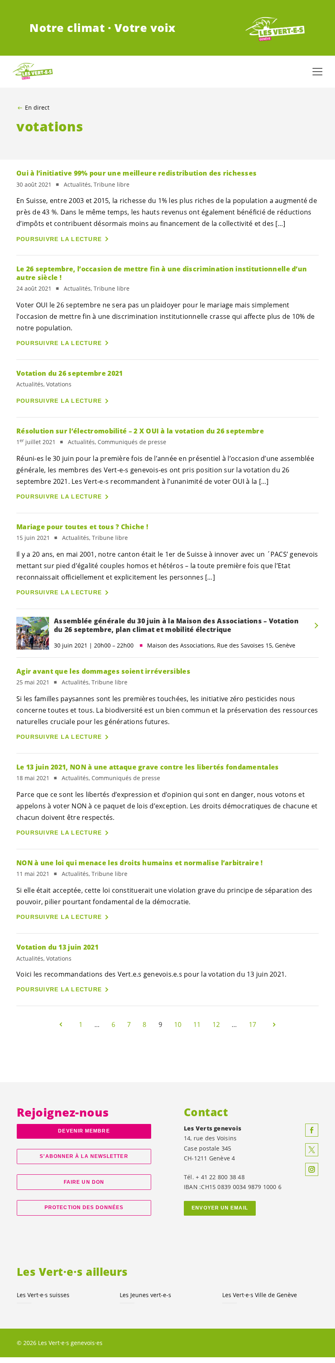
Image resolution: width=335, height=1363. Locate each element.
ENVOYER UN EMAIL (220, 1208)
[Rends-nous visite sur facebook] (311, 1130)
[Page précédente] (61, 1024)
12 (216, 1024)
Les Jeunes (145, 1295)
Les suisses (43, 1295)
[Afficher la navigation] (317, 72)
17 (252, 1024)
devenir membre (83, 1131)
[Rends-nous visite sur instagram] (311, 1169)
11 (197, 1024)
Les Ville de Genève (259, 1295)
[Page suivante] (274, 1024)
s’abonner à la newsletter (84, 1156)
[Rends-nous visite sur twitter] (311, 1149)
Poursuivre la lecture (59, 239)
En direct (37, 108)
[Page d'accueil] (275, 28)
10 (177, 1024)
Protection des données (84, 1207)
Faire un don (84, 1182)
